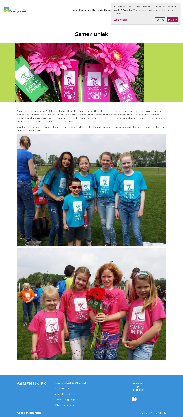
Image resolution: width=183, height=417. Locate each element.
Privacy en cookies (64, 405)
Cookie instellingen (29, 413)
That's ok (172, 20)
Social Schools (158, 413)
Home (74, 10)
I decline (160, 20)
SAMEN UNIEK (31, 383)
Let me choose (121, 20)
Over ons (84, 10)
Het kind (97, 10)
